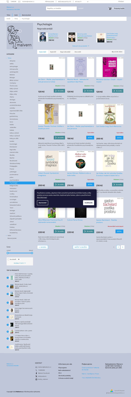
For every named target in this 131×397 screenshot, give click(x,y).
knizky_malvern (43, 379)
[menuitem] (8, 15)
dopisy (12, 97)
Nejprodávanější (65, 52)
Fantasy (12, 227)
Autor (9, 235)
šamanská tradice (15, 205)
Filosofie (12, 114)
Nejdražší (53, 52)
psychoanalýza (14, 180)
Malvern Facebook (44, 373)
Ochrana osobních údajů (65, 378)
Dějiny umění (14, 91)
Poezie (12, 169)
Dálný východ (14, 89)
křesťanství (13, 147)
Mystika (12, 155)
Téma (9, 58)
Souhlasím (89, 203)
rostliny (12, 194)
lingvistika (13, 150)
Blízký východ (14, 80)
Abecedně (78, 52)
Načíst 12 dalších (81, 247)
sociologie (13, 199)
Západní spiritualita (16, 219)
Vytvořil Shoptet (119, 391)
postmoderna (14, 175)
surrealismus (14, 202)
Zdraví (12, 222)
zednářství (13, 224)
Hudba (12, 125)
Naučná (12, 158)
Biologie (12, 78)
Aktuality (78, 2)
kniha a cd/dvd (14, 133)
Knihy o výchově (15, 136)
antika (11, 64)
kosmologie (13, 144)
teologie (12, 211)
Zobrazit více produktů (79, 46)
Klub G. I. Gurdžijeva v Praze (90, 374)
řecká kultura (14, 197)
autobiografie (14, 72)
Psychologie (13, 183)
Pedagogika (13, 166)
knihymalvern (42, 376)
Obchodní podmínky (64, 376)
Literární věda (14, 152)
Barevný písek (12, 238)
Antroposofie (14, 69)
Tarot (11, 208)
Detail (90, 137)
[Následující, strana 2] (118, 247)
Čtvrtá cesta (13, 86)
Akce (60, 373)
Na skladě (14, 259)
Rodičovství (13, 191)
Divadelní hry (14, 233)
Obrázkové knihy (15, 164)
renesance (13, 188)
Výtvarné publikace (16, 216)
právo (11, 177)
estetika (12, 108)
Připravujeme (49, 2)
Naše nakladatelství (64, 2)
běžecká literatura (15, 230)
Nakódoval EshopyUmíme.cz (115, 393)
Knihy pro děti (14, 138)
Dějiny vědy (13, 94)
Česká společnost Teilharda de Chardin (90, 369)
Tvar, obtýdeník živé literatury (91, 378)
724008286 (41, 370)
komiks (12, 141)
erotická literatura (15, 105)
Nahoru (43, 247)
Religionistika (14, 186)
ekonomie (13, 102)
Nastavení (42, 203)
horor (11, 122)
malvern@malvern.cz (44, 367)
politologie (13, 172)
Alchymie (12, 61)
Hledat (80, 8)
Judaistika (13, 127)
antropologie (14, 66)
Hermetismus (14, 119)
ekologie (12, 100)
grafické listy (14, 116)
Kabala (12, 130)
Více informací (42, 197)
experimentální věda (16, 111)
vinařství (12, 213)
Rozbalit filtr (19, 263)
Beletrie (12, 75)
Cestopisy (13, 83)
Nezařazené (13, 161)
